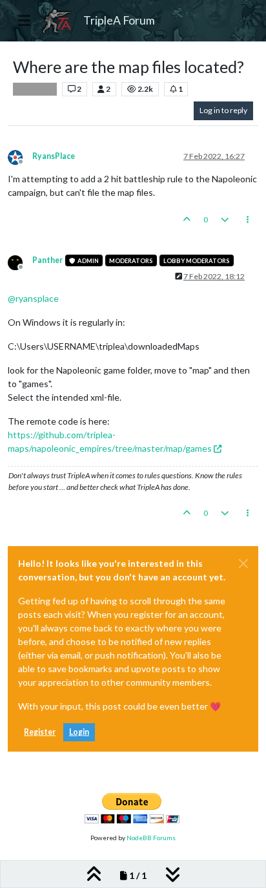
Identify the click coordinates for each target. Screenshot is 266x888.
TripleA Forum (119, 20)
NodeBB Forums (151, 837)
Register (40, 732)
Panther (47, 260)
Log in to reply (223, 110)
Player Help (35, 89)
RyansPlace (53, 156)
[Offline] (20, 156)
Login (79, 732)
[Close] (243, 563)
